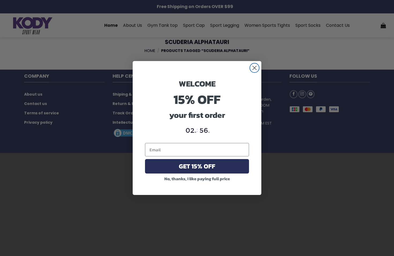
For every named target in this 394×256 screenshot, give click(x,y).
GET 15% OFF (197, 166)
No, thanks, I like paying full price (197, 178)
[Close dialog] (254, 68)
